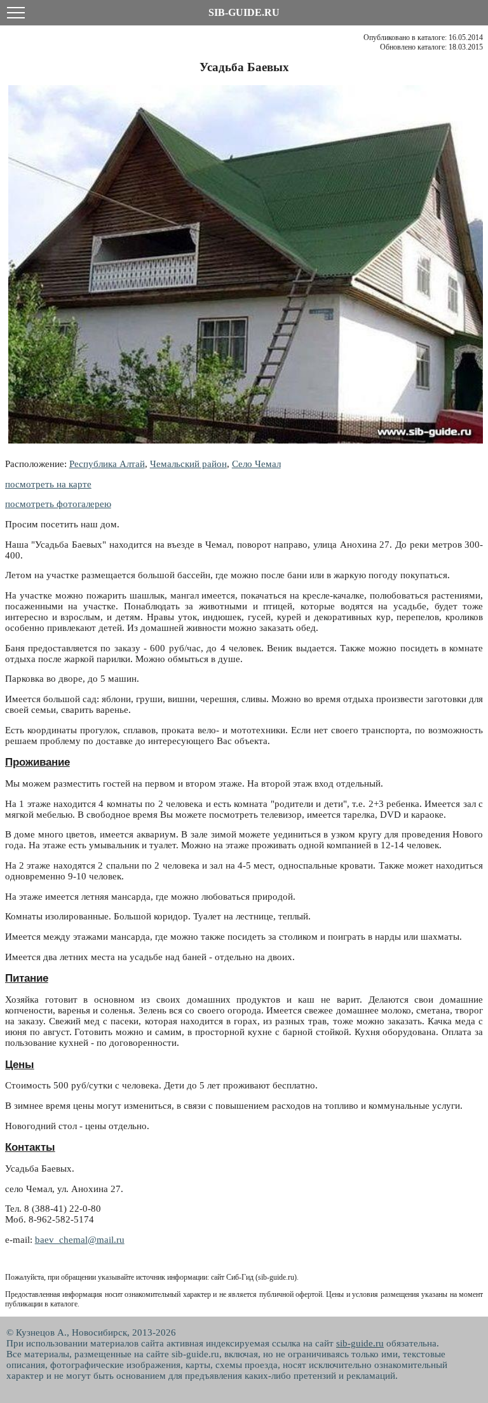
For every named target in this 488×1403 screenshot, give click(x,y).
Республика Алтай (107, 464)
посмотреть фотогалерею (58, 504)
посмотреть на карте (48, 484)
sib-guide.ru (360, 1343)
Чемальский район (188, 464)
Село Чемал (256, 464)
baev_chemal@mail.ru (80, 1240)
